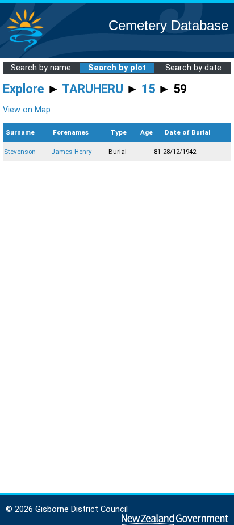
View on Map (27, 110)
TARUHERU (92, 89)
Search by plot (117, 68)
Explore (23, 89)
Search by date (193, 68)
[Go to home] (25, 51)
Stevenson (20, 152)
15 (148, 89)
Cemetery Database (168, 25)
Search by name (41, 68)
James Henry (71, 152)
